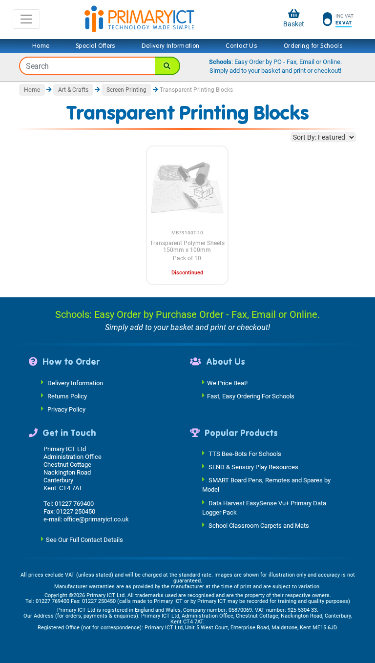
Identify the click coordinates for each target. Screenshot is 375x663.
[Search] (167, 66)
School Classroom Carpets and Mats (258, 525)
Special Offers (96, 45)
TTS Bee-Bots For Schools (244, 453)
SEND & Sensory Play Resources (253, 467)
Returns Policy (67, 395)
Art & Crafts (73, 89)
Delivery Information (170, 45)
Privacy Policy (66, 409)
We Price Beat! (227, 382)
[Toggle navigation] (26, 19)
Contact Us (241, 45)
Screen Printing (126, 89)
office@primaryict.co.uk (96, 519)
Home (41, 45)
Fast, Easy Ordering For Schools (250, 395)
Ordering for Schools (313, 45)
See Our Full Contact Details (84, 539)
